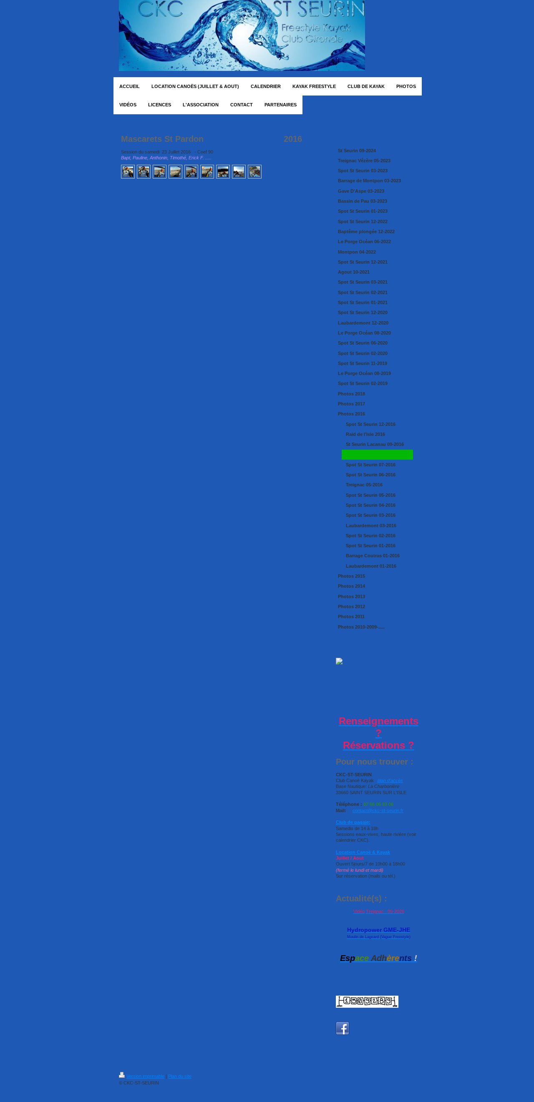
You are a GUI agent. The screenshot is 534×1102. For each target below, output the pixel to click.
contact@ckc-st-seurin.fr (378, 810)
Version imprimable (145, 1076)
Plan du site (179, 1076)
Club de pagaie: (353, 822)
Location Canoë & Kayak (363, 852)
